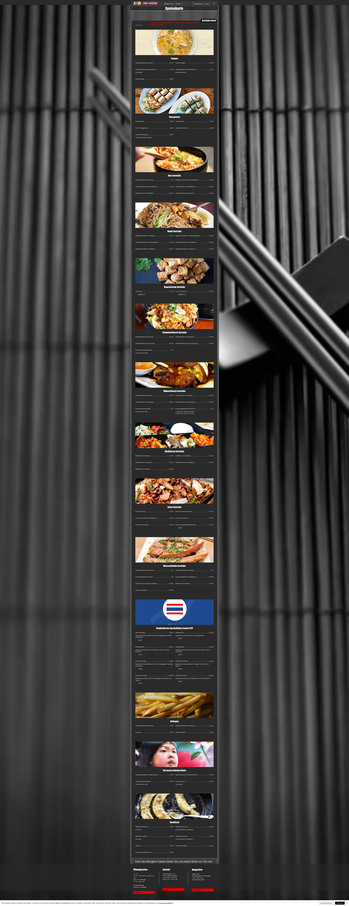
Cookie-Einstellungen (326, 903)
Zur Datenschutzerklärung (165, 903)
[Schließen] (347, 903)
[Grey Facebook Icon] (214, 3)
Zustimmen (340, 903)
